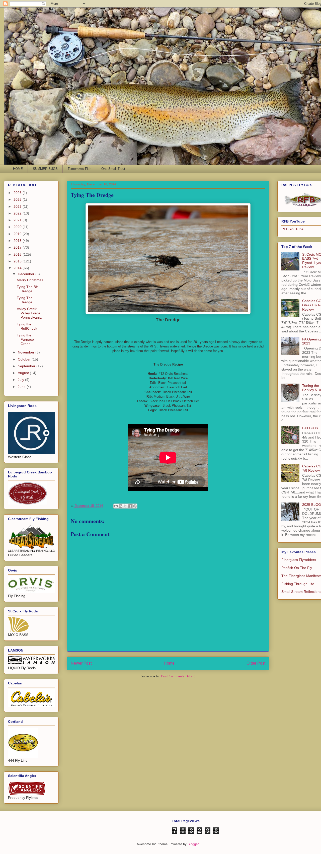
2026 (18, 193)
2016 (18, 254)
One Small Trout (113, 169)
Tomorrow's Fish (79, 169)
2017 (18, 247)
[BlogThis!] (120, 506)
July (21, 380)
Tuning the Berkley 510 (311, 388)
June (22, 387)
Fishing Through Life (297, 584)
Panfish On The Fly (296, 568)
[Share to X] (125, 506)
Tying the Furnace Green (25, 339)
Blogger (193, 844)
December (26, 274)
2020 (18, 227)
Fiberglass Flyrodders (298, 560)
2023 (18, 206)
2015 (18, 261)
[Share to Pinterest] (134, 506)
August (24, 373)
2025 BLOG (311, 505)
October (25, 359)
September (27, 366)
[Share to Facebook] (130, 506)
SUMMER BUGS (45, 169)
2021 (18, 220)
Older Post (256, 663)
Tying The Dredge (25, 300)
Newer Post (81, 663)
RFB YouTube (292, 229)
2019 (18, 234)
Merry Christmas (30, 280)
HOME (18, 169)
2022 (18, 213)
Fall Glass (310, 428)
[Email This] (115, 506)
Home (169, 663)
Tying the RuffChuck (27, 326)
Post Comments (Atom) (178, 676)
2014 (18, 268)
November (26, 352)
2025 (18, 199)
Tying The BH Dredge (27, 289)
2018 (18, 241)
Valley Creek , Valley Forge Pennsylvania (29, 313)
